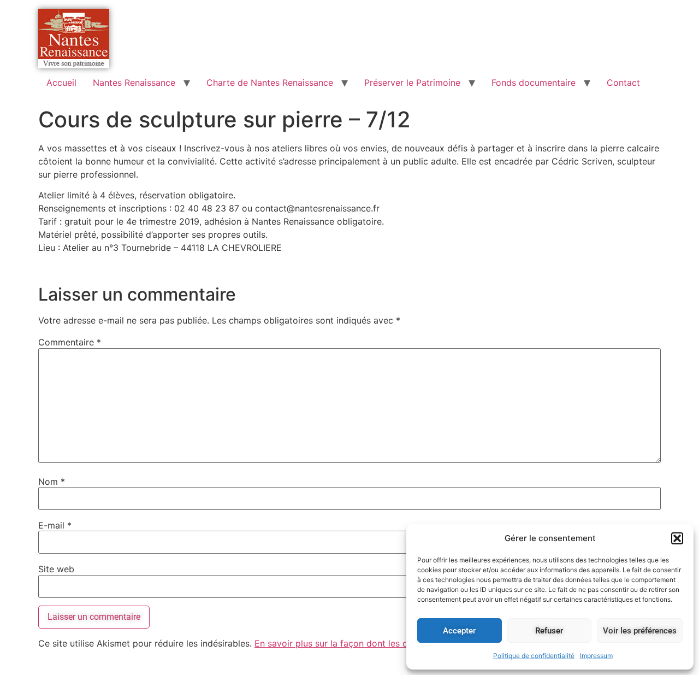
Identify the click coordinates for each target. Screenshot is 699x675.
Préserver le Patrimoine (412, 82)
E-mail (55, 525)
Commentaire (69, 342)
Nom (51, 481)
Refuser (549, 631)
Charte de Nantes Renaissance (269, 82)
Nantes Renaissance (134, 82)
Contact (623, 82)
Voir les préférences (640, 631)
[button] (677, 538)
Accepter (459, 631)
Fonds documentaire (533, 82)
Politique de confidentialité (533, 655)
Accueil (61, 82)
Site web (56, 569)
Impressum (596, 655)
